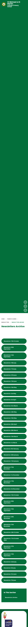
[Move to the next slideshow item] (25, 302)
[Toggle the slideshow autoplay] (25, 310)
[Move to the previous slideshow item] (25, 306)
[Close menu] (24, 4)
